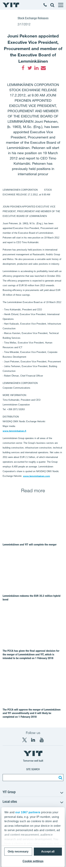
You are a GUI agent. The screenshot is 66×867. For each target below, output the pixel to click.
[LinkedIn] (36, 68)
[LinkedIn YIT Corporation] (33, 740)
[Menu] (60, 5)
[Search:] (59, 777)
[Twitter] (29, 68)
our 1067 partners (27, 812)
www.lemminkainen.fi (14, 430)
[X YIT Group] (24, 740)
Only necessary (18, 851)
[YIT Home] (11, 5)
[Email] (43, 68)
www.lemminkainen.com (36, 476)
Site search (33, 769)
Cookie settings (33, 861)
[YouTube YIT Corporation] (42, 740)
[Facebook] (23, 68)
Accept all (47, 851)
